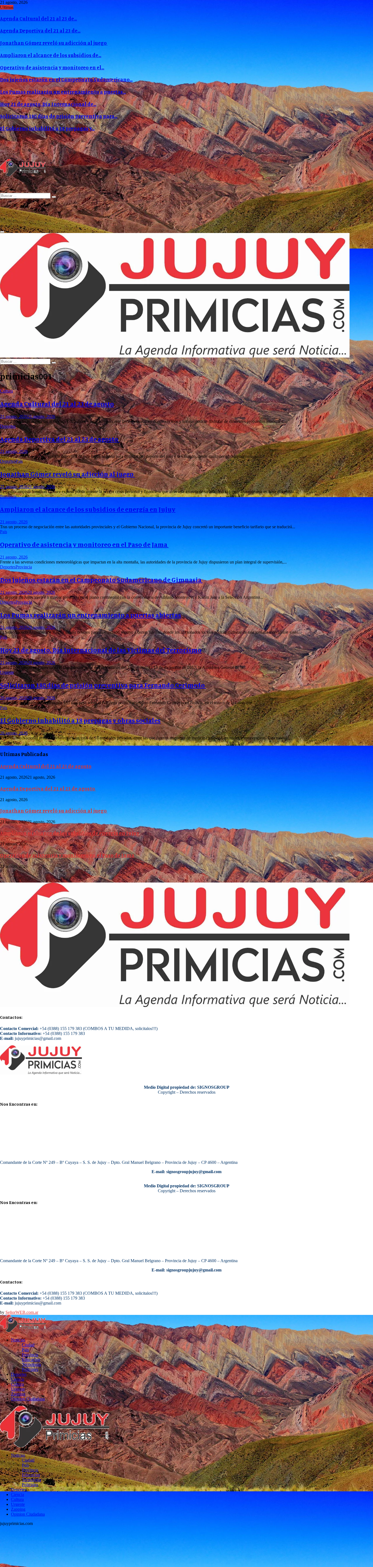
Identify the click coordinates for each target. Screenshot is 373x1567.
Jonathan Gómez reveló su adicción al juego (54, 43)
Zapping (18, 1394)
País (19, 461)
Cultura (6, 391)
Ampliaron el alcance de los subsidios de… (50, 55)
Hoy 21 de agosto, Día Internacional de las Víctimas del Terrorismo (101, 650)
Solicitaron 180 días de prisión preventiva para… (58, 116)
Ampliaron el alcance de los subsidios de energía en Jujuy (87, 509)
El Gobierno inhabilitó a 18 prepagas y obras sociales (80, 720)
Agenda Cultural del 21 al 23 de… (38, 19)
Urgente (7, 672)
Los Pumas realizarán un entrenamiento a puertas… (63, 92)
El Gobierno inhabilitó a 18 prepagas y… (47, 128)
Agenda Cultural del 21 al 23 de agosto (57, 404)
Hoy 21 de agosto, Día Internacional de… (48, 104)
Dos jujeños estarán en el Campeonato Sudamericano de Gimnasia (101, 580)
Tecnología (31, 1364)
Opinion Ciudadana (28, 1399)
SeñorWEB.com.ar (21, 1312)
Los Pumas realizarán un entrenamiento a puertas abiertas (90, 615)
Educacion (31, 1359)
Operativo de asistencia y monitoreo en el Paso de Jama (84, 544)
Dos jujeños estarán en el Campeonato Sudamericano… (66, 79)
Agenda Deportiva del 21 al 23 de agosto (59, 439)
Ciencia (17, 1379)
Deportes (8, 426)
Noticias (18, 1340)
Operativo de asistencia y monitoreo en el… (52, 67)
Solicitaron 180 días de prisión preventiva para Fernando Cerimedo (103, 685)
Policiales (30, 1369)
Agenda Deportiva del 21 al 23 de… (40, 31)
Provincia (8, 496)
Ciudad (28, 1344)
